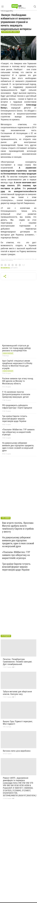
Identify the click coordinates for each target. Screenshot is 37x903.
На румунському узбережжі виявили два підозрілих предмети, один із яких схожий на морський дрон (18, 447)
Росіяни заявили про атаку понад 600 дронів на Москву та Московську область (17, 381)
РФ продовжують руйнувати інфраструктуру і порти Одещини (17, 406)
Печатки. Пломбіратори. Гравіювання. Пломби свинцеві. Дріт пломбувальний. (17, 661)
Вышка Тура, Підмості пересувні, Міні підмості (18, 722)
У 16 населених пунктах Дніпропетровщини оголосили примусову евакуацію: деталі (16, 394)
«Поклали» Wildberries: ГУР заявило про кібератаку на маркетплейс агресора (18, 432)
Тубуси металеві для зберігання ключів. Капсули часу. (17, 692)
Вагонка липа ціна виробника (16, 751)
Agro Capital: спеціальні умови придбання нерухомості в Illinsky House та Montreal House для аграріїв (17, 364)
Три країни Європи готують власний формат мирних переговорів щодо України (14, 418)
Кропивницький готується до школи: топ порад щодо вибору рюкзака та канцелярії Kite (16, 348)
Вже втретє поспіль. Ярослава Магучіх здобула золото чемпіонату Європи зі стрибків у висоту (18, 527)
